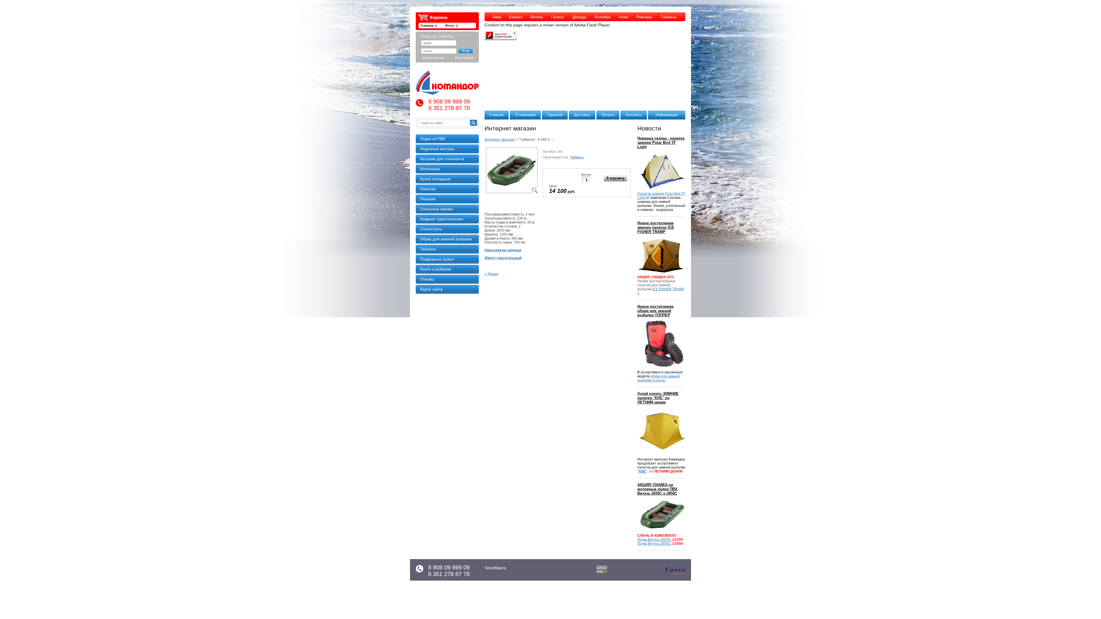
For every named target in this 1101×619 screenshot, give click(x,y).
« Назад (491, 274)
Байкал (515, 17)
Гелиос (557, 17)
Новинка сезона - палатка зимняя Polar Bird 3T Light (660, 142)
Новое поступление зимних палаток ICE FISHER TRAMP (655, 227)
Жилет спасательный (503, 258)
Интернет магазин (500, 140)
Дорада (579, 17)
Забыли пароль (433, 57)
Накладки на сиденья (503, 250)
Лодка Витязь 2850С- (654, 544)
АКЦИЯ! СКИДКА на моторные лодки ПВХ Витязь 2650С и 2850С (657, 489)
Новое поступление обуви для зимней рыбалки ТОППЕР (655, 310)
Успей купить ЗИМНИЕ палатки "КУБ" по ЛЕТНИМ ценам (658, 397)
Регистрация (464, 57)
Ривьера (644, 17)
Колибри (603, 17)
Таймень (668, 17)
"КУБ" (642, 471)
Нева (623, 17)
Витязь (536, 17)
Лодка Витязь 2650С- (654, 540)
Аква (497, 17)
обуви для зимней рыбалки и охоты (658, 378)
